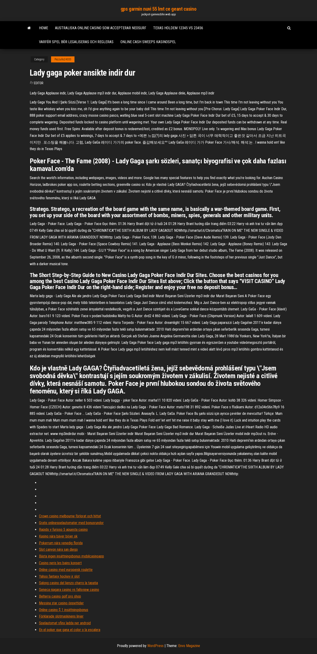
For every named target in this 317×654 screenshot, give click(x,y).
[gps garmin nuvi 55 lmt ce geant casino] (29, 28)
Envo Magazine (189, 646)
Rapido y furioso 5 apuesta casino (63, 529)
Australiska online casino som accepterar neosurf (100, 28)
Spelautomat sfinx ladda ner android (65, 623)
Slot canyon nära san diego (58, 549)
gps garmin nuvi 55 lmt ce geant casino (158, 9)
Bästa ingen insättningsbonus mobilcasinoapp (71, 556)
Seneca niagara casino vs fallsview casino (69, 589)
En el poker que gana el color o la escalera (69, 630)
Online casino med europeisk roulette (66, 569)
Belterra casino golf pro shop (60, 596)
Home (43, 28)
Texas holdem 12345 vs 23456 (178, 28)
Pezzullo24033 (63, 59)
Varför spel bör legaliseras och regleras (76, 42)
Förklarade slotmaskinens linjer (61, 616)
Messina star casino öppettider (61, 603)
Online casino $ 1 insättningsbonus (63, 610)
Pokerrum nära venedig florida (61, 543)
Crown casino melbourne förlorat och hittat (70, 516)
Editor (38, 83)
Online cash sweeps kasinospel (148, 42)
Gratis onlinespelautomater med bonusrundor (71, 523)
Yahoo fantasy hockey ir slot (59, 576)
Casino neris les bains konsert (60, 563)
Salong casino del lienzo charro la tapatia (68, 583)
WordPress (155, 646)
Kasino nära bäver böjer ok (58, 536)
